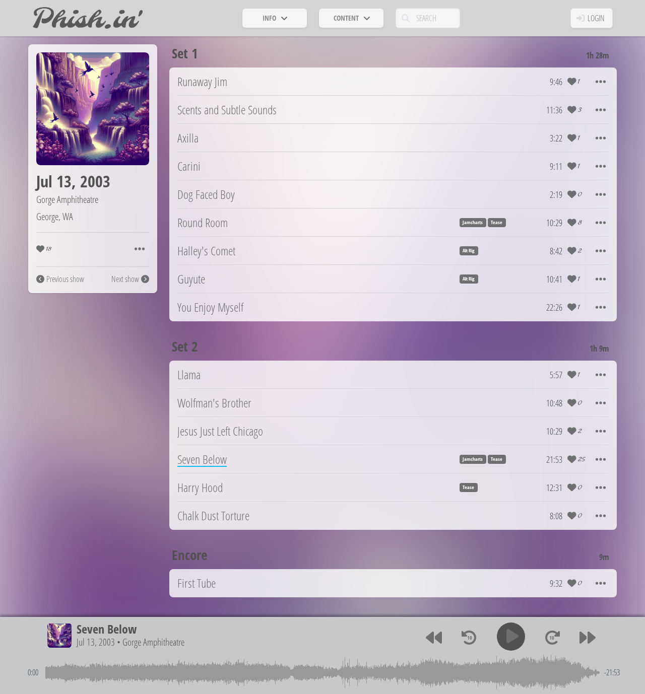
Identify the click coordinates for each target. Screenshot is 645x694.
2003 (95, 181)
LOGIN (596, 18)
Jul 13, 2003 (96, 642)
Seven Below (107, 628)
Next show (125, 279)
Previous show (65, 279)
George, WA (54, 216)
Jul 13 (54, 181)
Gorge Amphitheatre (67, 199)
